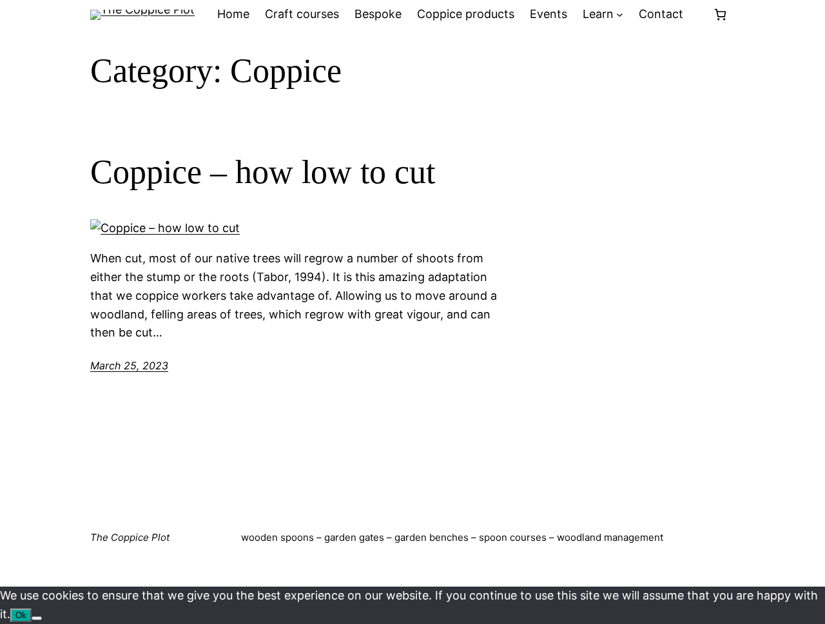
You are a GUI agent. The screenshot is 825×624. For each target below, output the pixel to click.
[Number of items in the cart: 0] (720, 14)
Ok (20, 615)
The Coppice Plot (130, 537)
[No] (37, 618)
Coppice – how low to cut (262, 171)
